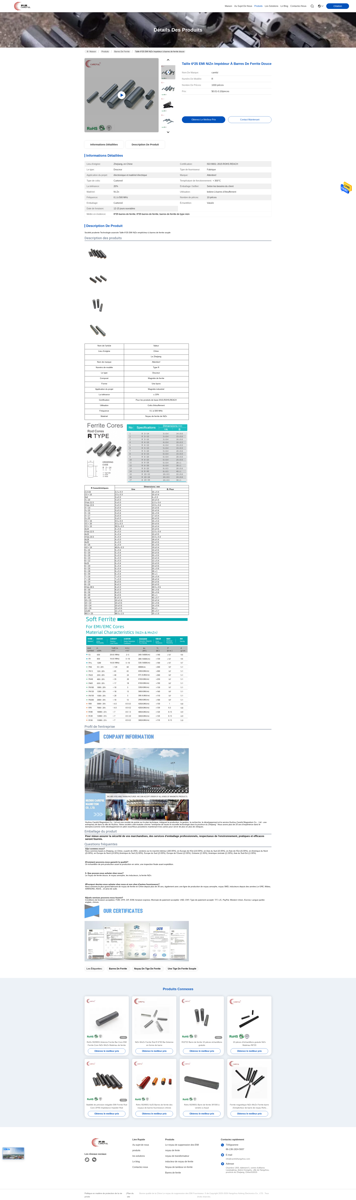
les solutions (271, 6)
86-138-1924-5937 (235, 1149)
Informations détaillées (104, 144)
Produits (105, 51)
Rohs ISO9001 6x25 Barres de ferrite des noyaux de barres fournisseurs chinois (154, 1106)
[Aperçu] (100, 1146)
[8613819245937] (87, 1159)
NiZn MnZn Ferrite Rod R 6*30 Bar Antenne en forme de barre (154, 1043)
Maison (228, 6)
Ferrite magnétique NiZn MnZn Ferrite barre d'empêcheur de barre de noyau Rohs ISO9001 (249, 1106)
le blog (284, 6)
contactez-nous (298, 6)
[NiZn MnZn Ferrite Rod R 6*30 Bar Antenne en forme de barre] (154, 1018)
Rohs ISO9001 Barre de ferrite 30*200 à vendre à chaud (201, 1106)
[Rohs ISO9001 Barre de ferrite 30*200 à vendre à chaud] (201, 1081)
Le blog (136, 1161)
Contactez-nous (140, 1167)
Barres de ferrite (122, 51)
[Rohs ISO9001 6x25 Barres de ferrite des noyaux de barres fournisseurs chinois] (154, 1081)
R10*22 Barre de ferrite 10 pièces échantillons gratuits (202, 1043)
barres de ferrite (118, 968)
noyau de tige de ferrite (147, 968)
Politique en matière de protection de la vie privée (103, 1195)
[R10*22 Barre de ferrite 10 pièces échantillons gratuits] (201, 1018)
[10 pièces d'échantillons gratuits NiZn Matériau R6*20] (249, 1018)
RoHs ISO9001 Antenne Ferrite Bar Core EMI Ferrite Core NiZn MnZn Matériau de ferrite (107, 1043)
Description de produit (145, 144)
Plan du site (130, 1195)
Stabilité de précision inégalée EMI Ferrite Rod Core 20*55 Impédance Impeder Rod (106, 1106)
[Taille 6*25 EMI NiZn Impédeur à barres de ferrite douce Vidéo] (122, 95)
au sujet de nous (243, 6)
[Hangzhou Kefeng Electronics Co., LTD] (22, 6)
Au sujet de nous (140, 1145)
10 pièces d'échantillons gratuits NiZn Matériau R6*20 (249, 1043)
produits (258, 6)
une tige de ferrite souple (182, 968)
